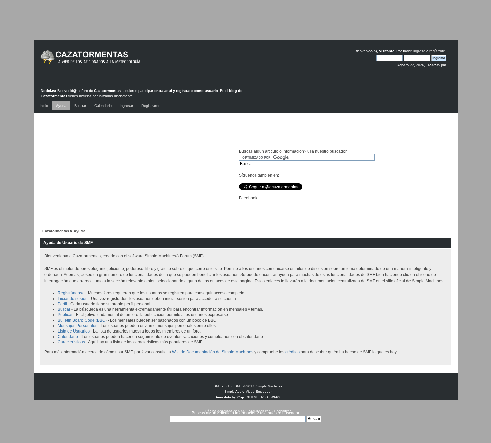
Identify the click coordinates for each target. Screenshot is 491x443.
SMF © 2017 (244, 386)
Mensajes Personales (77, 325)
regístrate (437, 51)
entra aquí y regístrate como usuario (186, 91)
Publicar (65, 314)
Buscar (64, 309)
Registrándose (71, 293)
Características (71, 342)
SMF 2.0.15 (223, 386)
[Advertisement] (245, 25)
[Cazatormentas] (115, 60)
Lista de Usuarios (74, 331)
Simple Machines (269, 386)
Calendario (68, 336)
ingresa (419, 51)
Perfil (62, 304)
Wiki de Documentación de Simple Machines (212, 352)
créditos (292, 352)
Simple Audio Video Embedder (248, 391)
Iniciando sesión (73, 298)
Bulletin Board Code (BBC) (83, 320)
